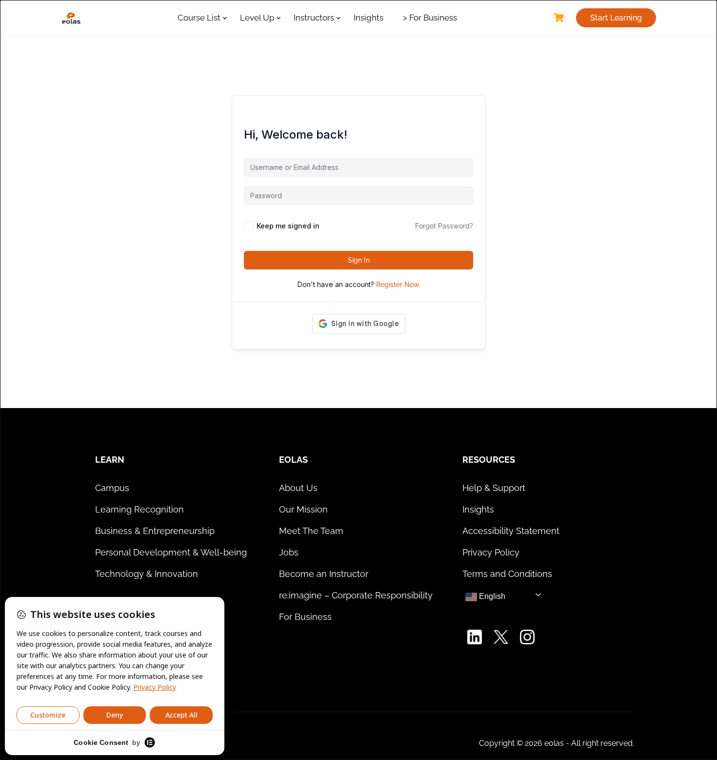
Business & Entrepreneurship (155, 531)
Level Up (257, 17)
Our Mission (303, 509)
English (491, 596)
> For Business (430, 17)
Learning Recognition (139, 509)
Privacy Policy (490, 552)
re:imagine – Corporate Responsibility (356, 595)
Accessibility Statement (510, 531)
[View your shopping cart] (560, 17)
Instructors (314, 17)
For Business (305, 617)
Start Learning (616, 17)
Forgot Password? (444, 226)
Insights (368, 17)
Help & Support (493, 488)
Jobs (289, 552)
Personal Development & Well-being (171, 552)
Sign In (359, 260)
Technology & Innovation (146, 574)
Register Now (397, 284)
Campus (112, 488)
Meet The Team (311, 531)
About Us (298, 488)
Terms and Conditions (507, 574)
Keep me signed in (288, 226)
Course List (199, 17)
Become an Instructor (323, 574)
